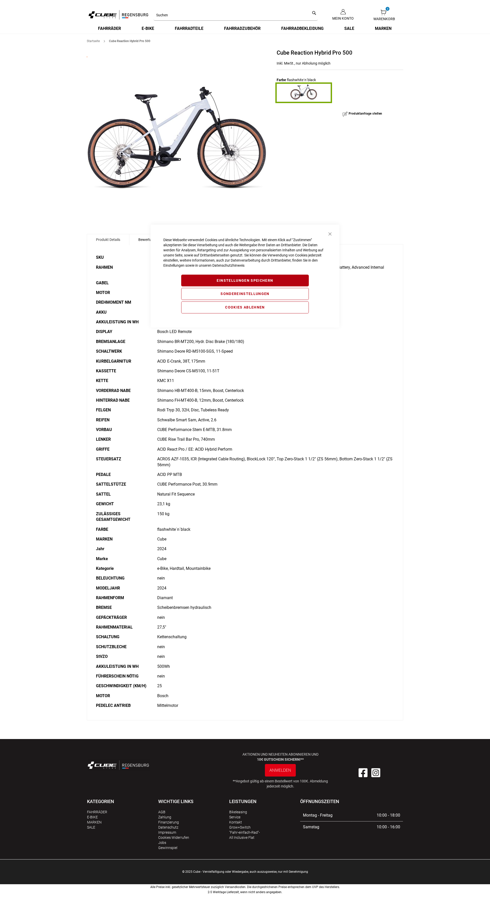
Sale (91, 827)
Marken (94, 822)
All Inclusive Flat (241, 837)
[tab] (108, 239)
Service (234, 817)
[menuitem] (109, 29)
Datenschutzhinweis (228, 265)
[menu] (245, 28)
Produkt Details (108, 240)
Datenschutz (168, 827)
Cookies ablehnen (245, 307)
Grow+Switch (240, 827)
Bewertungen (149, 240)
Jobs (162, 843)
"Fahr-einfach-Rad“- (244, 832)
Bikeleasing (238, 812)
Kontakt (235, 822)
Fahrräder (97, 812)
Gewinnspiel (167, 848)
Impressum (167, 832)
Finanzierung (168, 822)
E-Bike (92, 817)
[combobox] (236, 15)
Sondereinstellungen (245, 294)
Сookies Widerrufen (173, 837)
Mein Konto (343, 18)
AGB (161, 812)
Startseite (93, 41)
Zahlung (164, 817)
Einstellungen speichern (245, 280)
